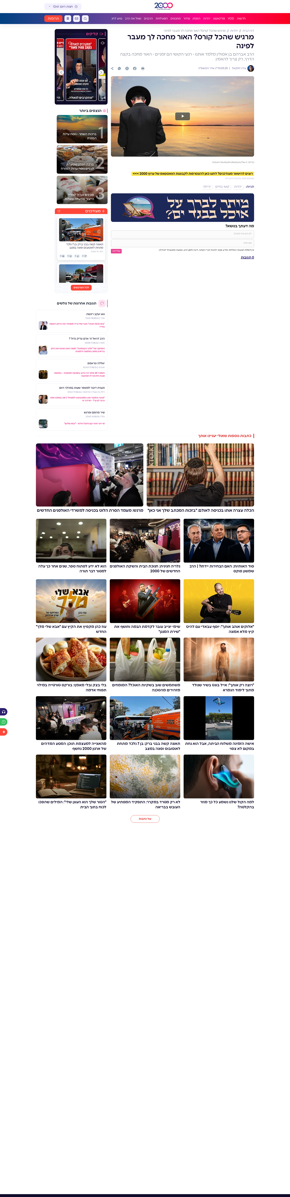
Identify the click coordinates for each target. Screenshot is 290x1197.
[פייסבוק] (135, 68)
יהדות (206, 18)
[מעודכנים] (3, 732)
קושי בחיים (222, 186)
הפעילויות (162, 18)
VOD (231, 18)
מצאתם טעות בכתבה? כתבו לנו (240, 178)
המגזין (196, 18)
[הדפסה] (143, 68)
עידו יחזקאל (238, 68)
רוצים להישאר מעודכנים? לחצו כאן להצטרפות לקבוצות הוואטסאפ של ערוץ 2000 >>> (193, 173)
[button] (101, 72)
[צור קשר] (76, 18)
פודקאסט (219, 18)
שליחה (116, 251)
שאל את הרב (133, 18)
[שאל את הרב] (3, 722)
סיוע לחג (116, 18)
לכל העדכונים (81, 287)
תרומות (53, 18)
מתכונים (176, 18)
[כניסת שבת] (67, 18)
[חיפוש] (85, 18)
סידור (186, 18)
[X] (127, 68)
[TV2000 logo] (163, 7)
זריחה (207, 186)
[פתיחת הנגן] (3, 711)
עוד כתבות (145, 819)
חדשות (241, 18)
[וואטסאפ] (119, 68)
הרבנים (148, 18)
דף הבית (248, 30)
